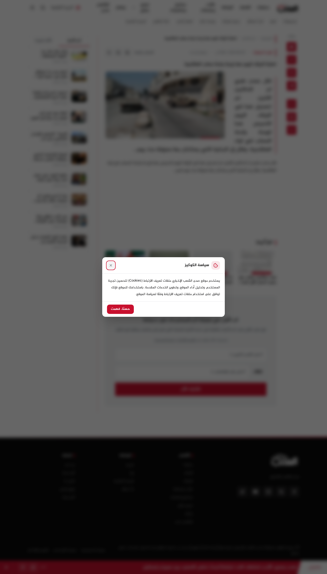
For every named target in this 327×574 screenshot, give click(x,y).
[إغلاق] (111, 265)
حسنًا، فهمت (120, 309)
